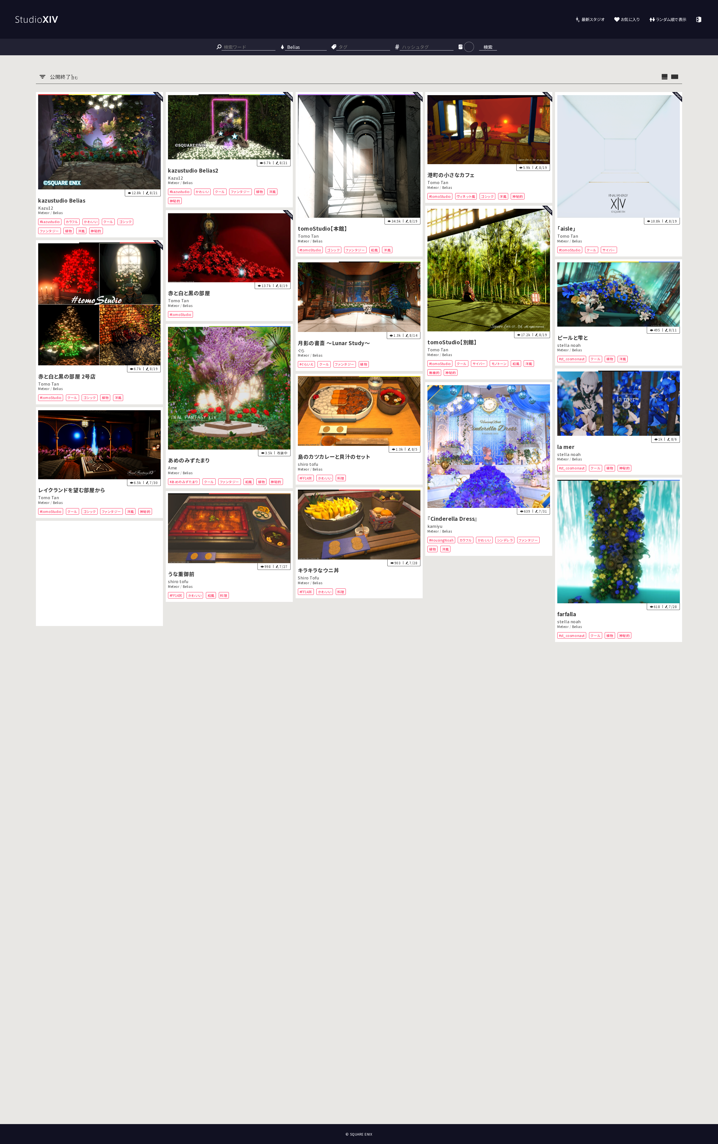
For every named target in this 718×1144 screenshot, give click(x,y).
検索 (488, 46)
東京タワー (242, 871)
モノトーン (499, 363)
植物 (68, 230)
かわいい (90, 221)
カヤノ (303, 805)
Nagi (173, 690)
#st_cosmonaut (572, 359)
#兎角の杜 (307, 819)
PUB (349, 819)
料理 (340, 478)
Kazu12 (45, 208)
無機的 (434, 372)
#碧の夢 (565, 1039)
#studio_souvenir (183, 704)
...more (317, 828)
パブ (302, 828)
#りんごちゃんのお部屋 (576, 916)
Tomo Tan (308, 236)
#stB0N (45, 846)
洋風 (81, 230)
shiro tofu (308, 464)
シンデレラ (505, 539)
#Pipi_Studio (179, 985)
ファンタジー (49, 230)
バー (406, 819)
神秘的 (96, 230)
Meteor (43, 213)
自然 (143, 955)
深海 (240, 704)
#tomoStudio (310, 249)
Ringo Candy (570, 902)
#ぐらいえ (306, 364)
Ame (172, 468)
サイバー (608, 249)
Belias (58, 213)
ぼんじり (45, 833)
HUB (336, 819)
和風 (374, 249)
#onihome (437, 663)
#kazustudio (50, 221)
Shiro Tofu (308, 578)
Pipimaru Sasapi (184, 971)
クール (108, 221)
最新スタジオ (593, 19)
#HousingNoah (441, 539)
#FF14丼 (305, 478)
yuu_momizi (570, 1025)
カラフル (72, 221)
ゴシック (125, 221)
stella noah (569, 345)
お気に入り (630, 19)
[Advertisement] (99, 573)
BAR (324, 819)
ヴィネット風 (466, 196)
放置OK (225, 704)
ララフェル (566, 925)
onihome (436, 650)
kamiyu (434, 526)
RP (366, 819)
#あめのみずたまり (183, 481)
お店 (377, 819)
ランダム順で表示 (671, 19)
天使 (302, 950)
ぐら (301, 350)
